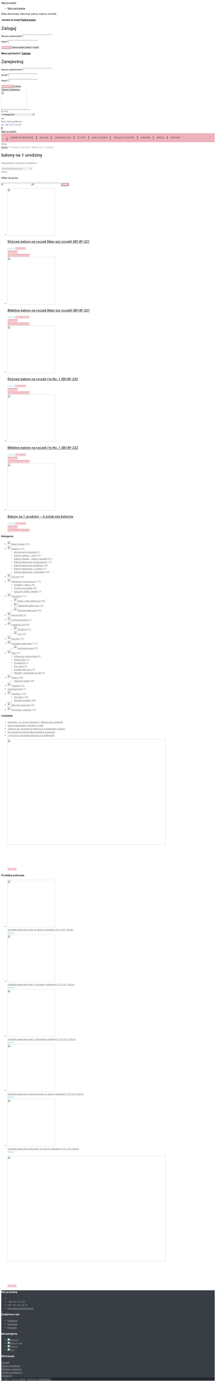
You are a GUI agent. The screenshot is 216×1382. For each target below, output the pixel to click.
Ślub (14, 652)
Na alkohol (19, 662)
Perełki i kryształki (23, 588)
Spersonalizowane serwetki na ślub (25, 725)
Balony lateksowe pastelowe (28, 565)
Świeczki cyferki (22, 680)
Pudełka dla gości (23, 669)
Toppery (16, 685)
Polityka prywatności (11, 1372)
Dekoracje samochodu (25, 656)
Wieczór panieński (21, 705)
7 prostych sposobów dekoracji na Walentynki (31, 735)
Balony (44, 137)
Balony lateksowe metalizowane (30, 562)
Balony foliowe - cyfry (25, 555)
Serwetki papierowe (22, 137)
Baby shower (99, 137)
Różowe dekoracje (27, 610)
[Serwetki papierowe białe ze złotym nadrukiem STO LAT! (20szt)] (31, 926)
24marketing (44, 1379)
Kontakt (175, 137)
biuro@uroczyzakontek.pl (20, 1308)
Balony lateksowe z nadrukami (29, 571)
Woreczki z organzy (21, 709)
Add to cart (20, 248)
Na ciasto (19, 666)
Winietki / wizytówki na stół (28, 672)
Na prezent (17, 615)
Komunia (145, 137)
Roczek (81, 137)
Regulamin (6, 1375)
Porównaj (13, 252)
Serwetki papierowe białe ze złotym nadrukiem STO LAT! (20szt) (40, 929)
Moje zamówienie (16, 8)
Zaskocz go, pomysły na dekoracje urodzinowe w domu (36, 728)
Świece (160, 137)
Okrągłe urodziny (124, 137)
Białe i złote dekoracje (29, 600)
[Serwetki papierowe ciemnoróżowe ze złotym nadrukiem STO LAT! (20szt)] (31, 1090)
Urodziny (16, 693)
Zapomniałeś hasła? (21, 47)
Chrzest (15, 576)
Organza (22, 629)
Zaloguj (26, 53)
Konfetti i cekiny (22, 584)
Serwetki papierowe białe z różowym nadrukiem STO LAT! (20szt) (41, 984)
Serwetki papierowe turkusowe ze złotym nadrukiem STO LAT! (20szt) (43, 1148)
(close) (35, 47)
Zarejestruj (14, 89)
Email (4, 75)
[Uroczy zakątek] (14, 108)
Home (4, 147)
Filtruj (64, 184)
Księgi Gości (20, 659)
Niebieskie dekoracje (28, 605)
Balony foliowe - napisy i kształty (30, 558)
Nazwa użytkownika (11, 36)
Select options (22, 317)
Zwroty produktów (10, 1365)
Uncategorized (15, 688)
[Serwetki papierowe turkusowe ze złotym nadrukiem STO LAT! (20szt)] (31, 1145)
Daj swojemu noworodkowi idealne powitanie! (31, 732)
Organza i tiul (63, 137)
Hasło (4, 41)
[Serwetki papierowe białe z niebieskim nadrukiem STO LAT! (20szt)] (31, 1035)
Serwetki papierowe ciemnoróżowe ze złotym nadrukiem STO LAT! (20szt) (46, 1093)
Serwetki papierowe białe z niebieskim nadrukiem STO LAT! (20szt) (42, 1039)
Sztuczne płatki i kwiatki (26, 591)
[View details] (31, 234)
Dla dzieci (19, 696)
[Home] (4, 137)
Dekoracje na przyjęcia (23, 581)
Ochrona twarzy (20, 619)
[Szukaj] (2, 118)
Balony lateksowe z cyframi (28, 568)
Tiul (20, 634)
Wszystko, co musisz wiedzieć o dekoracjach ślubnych (35, 722)
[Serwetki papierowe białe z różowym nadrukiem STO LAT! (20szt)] (31, 981)
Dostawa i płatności (11, 1369)
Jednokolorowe (25, 648)
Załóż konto (28, 19)
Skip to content (8, 3)
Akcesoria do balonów (25, 552)
